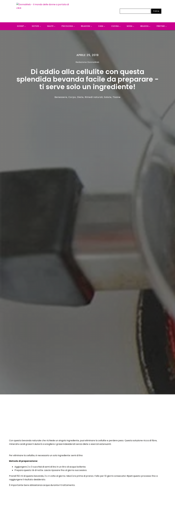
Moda (129, 26)
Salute (50, 26)
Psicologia (67, 26)
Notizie (35, 26)
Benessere (61, 97)
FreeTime (161, 26)
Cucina (115, 26)
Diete (80, 97)
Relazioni (85, 26)
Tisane (116, 97)
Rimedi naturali (94, 97)
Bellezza (144, 26)
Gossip (20, 26)
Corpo (72, 97)
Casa (100, 26)
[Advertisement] (87, 417)
